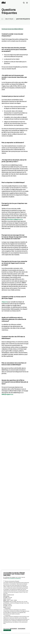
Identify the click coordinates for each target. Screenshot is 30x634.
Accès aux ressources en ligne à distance (12, 29)
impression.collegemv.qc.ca (14, 219)
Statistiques (7, 608)
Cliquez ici (5, 302)
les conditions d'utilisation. (14, 578)
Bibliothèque (9, 19)
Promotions (7, 615)
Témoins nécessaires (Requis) (12, 581)
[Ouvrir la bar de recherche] (24, 3)
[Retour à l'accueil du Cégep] (2, 18)
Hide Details (6, 628)
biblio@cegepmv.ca (7, 394)
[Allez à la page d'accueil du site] (3, 3)
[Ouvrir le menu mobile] (27, 3)
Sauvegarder (13, 628)
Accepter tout (7, 630)
